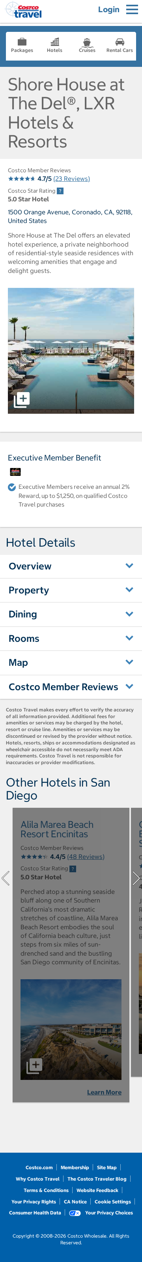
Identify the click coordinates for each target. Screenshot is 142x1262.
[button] (71, 351)
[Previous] (5, 878)
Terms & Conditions (46, 1190)
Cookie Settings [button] (113, 1202)
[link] (60, 191)
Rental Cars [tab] (119, 50)
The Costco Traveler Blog (97, 1179)
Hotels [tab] (54, 50)
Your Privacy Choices (108, 1213)
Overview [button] (30, 566)
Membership (75, 1167)
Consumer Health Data (35, 1213)
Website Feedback (97, 1190)
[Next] (136, 878)
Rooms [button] (24, 638)
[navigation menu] (132, 9)
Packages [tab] (22, 50)
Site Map (107, 1167)
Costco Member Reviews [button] (63, 687)
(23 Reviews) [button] (71, 178)
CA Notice (75, 1202)
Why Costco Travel (38, 1179)
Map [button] (18, 662)
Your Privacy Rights (33, 1202)
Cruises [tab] (87, 50)
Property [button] (29, 590)
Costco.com (39, 1167)
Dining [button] (23, 614)
